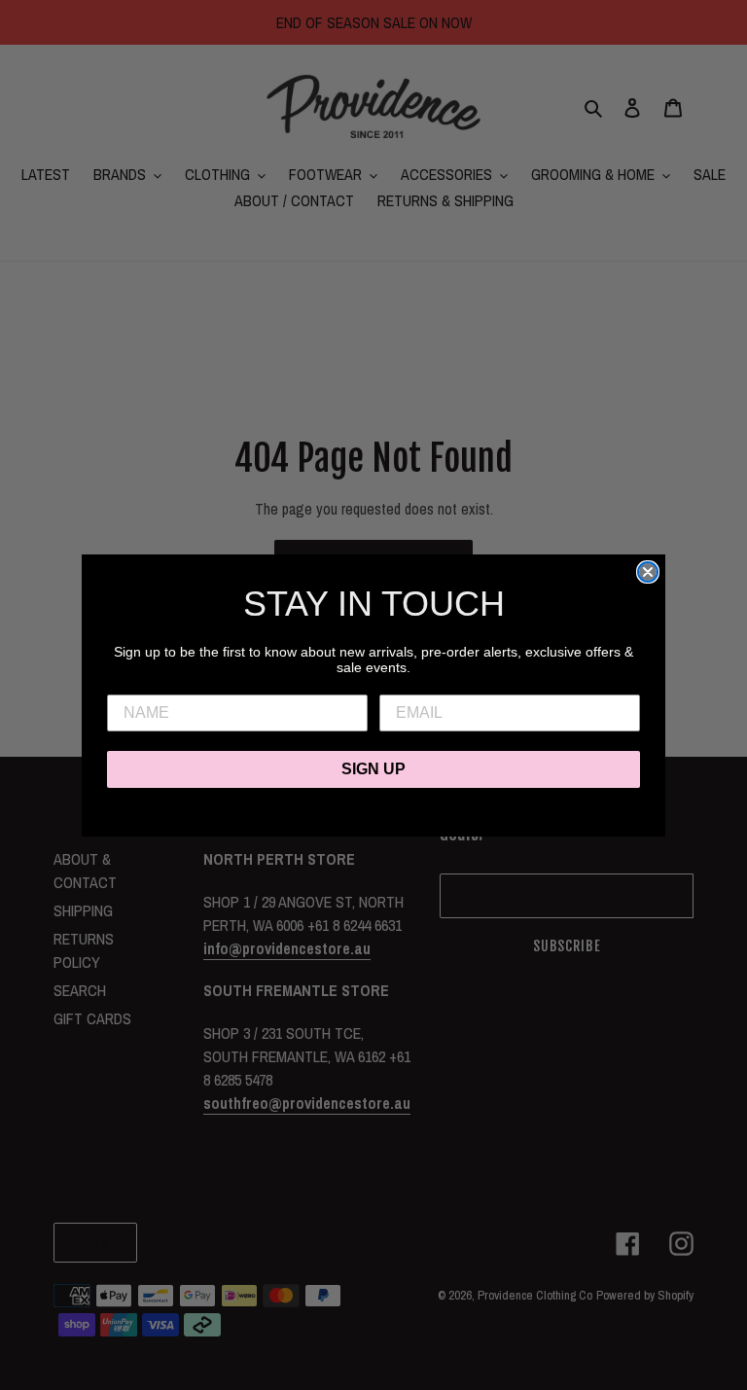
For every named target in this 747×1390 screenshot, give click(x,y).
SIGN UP (373, 769)
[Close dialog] (648, 572)
